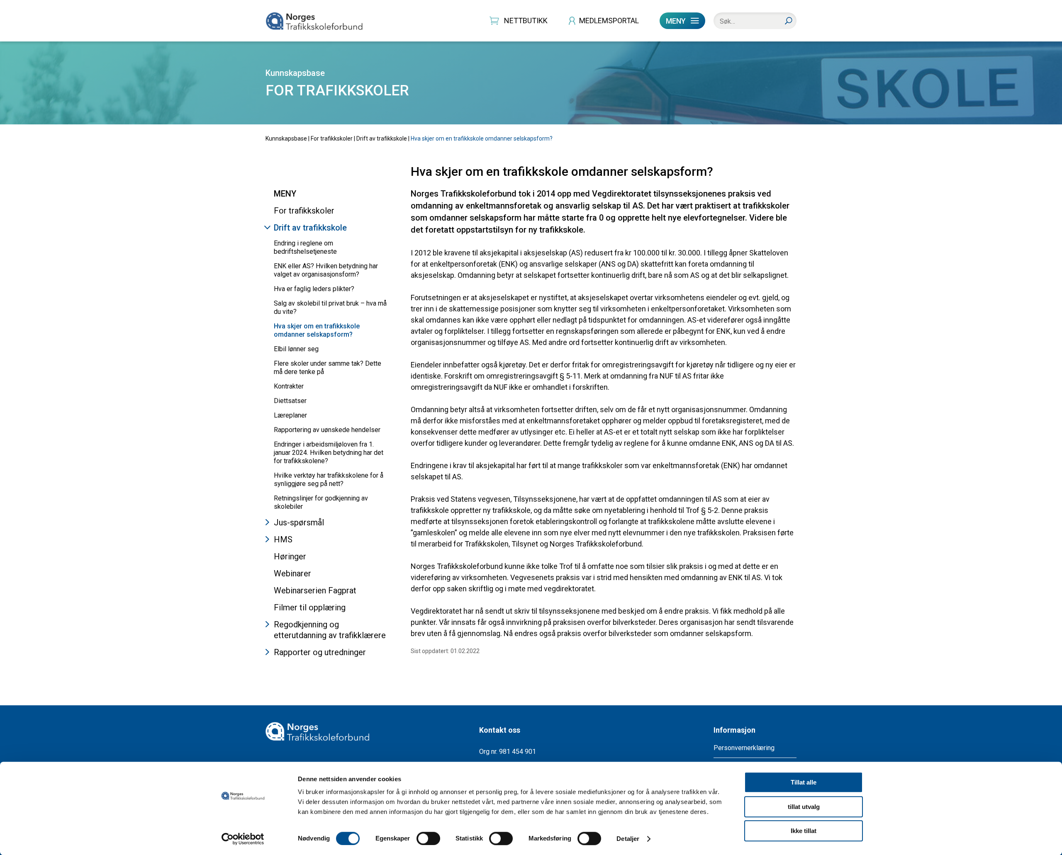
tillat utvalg (804, 806)
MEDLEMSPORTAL (609, 20)
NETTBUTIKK (526, 20)
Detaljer (627, 838)
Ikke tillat (803, 830)
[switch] (428, 838)
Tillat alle (803, 782)
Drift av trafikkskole (381, 138)
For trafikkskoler (332, 138)
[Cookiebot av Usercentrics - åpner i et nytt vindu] (243, 839)
